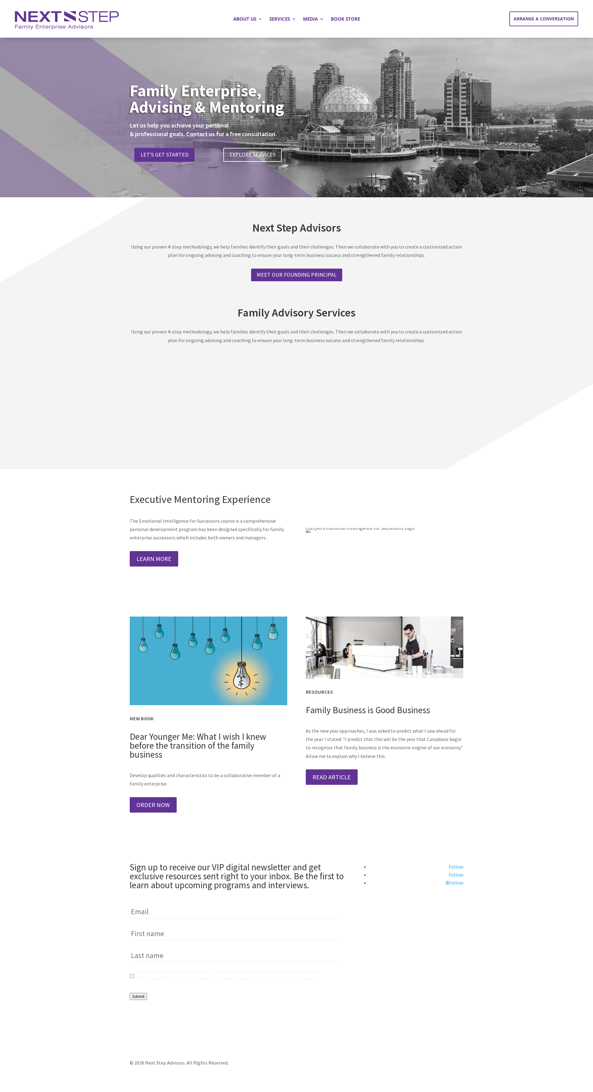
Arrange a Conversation (544, 19)
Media (310, 19)
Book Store (345, 19)
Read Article (332, 777)
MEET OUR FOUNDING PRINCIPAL (297, 274)
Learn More (154, 559)
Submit (138, 996)
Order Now (153, 805)
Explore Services (252, 154)
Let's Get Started (164, 154)
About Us (244, 19)
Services (279, 19)
